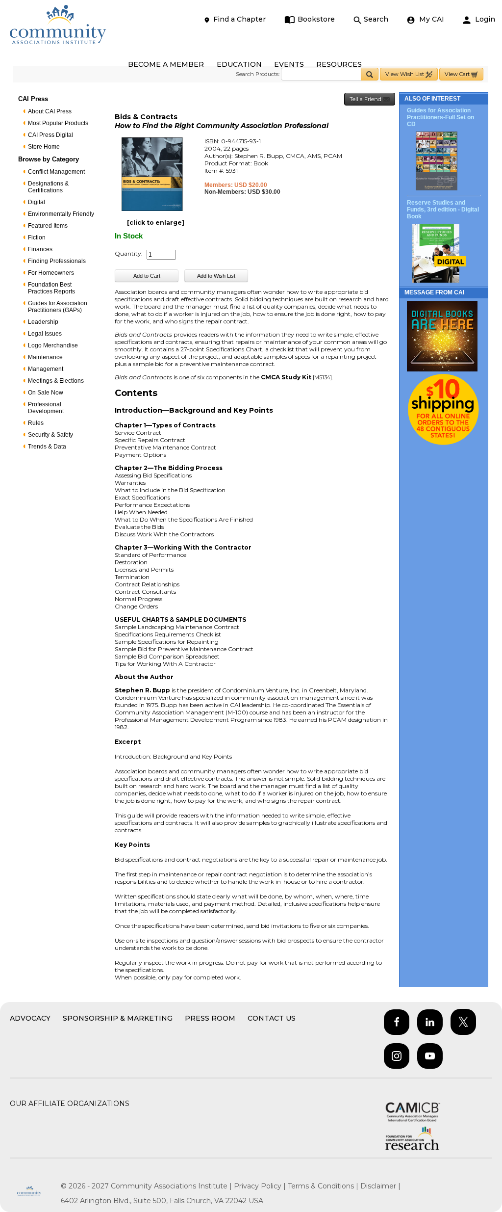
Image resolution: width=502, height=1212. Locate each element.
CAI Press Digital (50, 135)
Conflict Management (56, 171)
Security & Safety (50, 434)
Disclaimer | (380, 1186)
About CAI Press (50, 111)
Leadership (43, 321)
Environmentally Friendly (61, 214)
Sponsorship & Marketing (118, 1018)
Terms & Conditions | (324, 1186)
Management (45, 369)
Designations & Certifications (48, 187)
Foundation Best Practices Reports (51, 288)
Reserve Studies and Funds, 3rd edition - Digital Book (443, 209)
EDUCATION (239, 64)
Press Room (210, 1018)
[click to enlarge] (155, 222)
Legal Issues (45, 333)
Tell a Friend (366, 99)
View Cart (458, 74)
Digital (36, 202)
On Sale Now (45, 392)
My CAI (430, 19)
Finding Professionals (57, 261)
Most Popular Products (58, 123)
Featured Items (48, 225)
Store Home (44, 146)
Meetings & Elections (56, 380)
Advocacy (30, 1018)
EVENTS (289, 64)
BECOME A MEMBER (166, 64)
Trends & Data (47, 446)
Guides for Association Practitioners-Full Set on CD (440, 117)
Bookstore (316, 19)
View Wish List (405, 74)
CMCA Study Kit (286, 377)
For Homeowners (51, 272)
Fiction (37, 237)
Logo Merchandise (53, 345)
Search (376, 19)
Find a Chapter (239, 19)
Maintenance (45, 357)
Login (484, 19)
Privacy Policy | (261, 1186)
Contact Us (272, 1018)
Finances (40, 249)
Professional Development (46, 408)
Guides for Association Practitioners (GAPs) (57, 307)
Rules (36, 423)
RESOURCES (339, 64)
